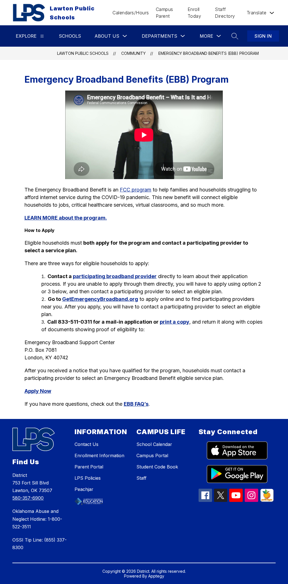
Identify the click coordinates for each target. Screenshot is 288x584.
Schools (70, 36)
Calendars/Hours (130, 12)
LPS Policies (88, 478)
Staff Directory (225, 12)
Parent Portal (89, 467)
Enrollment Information (99, 455)
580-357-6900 (28, 498)
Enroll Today (194, 12)
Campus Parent (164, 12)
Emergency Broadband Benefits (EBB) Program (208, 53)
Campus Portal (152, 455)
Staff (141, 478)
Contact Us (86, 444)
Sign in (263, 36)
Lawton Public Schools (83, 53)
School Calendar (154, 444)
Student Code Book (157, 467)
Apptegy (156, 576)
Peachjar (84, 489)
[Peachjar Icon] (267, 500)
